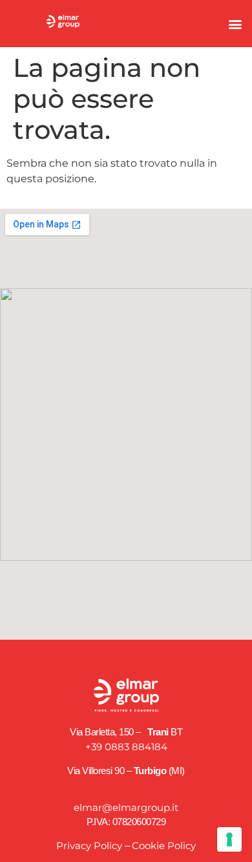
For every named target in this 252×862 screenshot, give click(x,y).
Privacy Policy (89, 845)
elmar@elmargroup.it (126, 807)
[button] (235, 23)
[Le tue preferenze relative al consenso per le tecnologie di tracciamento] (229, 839)
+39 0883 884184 (126, 747)
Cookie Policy (164, 845)
